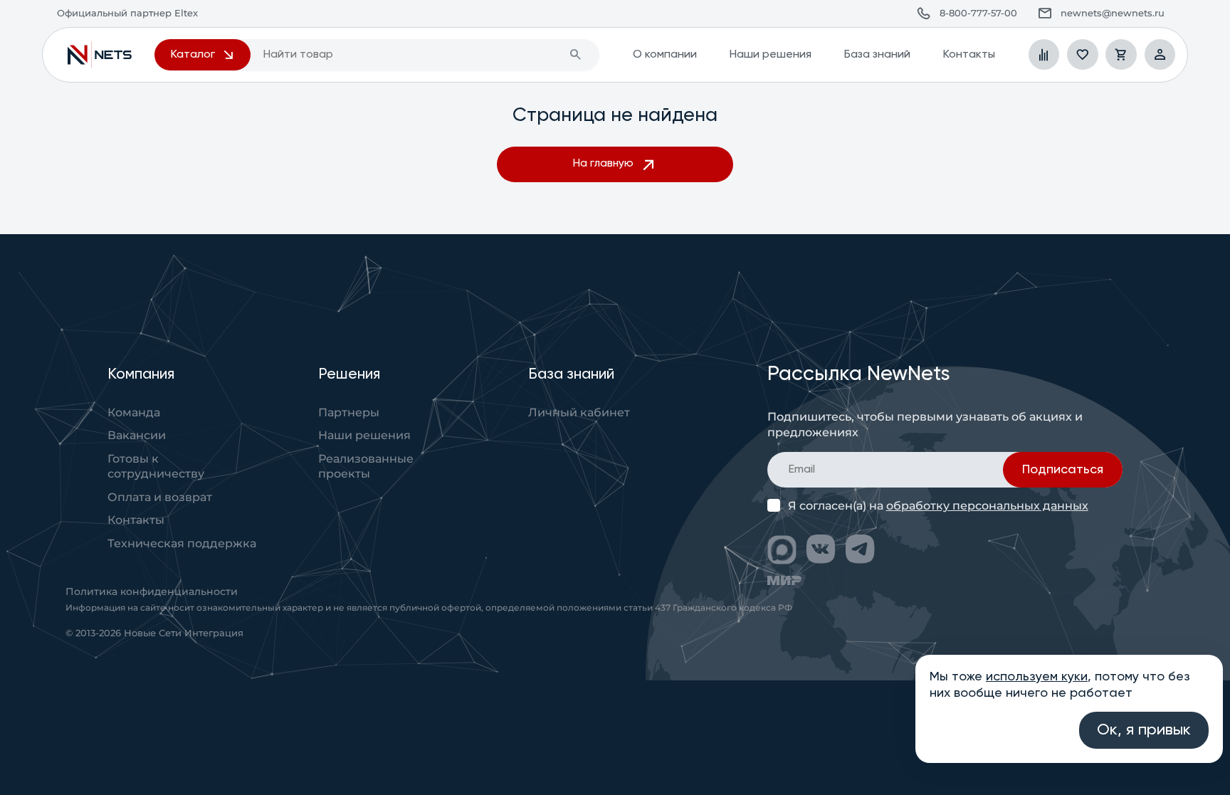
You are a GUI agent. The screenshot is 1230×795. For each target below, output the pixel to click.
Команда (133, 412)
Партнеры (348, 412)
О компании (665, 54)
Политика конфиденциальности (151, 591)
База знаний (876, 54)
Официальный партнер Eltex (100, 54)
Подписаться (1062, 469)
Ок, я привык (1144, 730)
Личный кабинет (579, 412)
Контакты (968, 54)
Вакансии (136, 435)
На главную (603, 163)
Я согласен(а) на (938, 505)
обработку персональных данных (987, 505)
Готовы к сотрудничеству (155, 466)
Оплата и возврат (159, 497)
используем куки (1037, 676)
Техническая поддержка (181, 543)
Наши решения (770, 54)
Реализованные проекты (366, 466)
